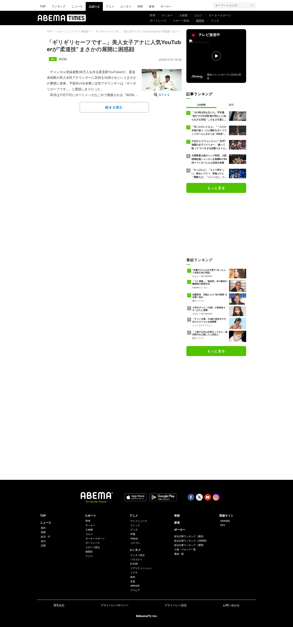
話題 (43, 545)
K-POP (134, 563)
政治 (43, 541)
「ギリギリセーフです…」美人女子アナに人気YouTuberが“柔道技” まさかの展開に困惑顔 (145, 31)
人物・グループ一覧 (185, 549)
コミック (135, 525)
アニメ (110, 6)
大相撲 (183, 15)
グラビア (135, 590)
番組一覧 (179, 553)
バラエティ (136, 559)
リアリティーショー (141, 568)
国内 (43, 527)
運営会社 (59, 605)
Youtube (207, 497)
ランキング (59, 6)
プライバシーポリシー (115, 605)
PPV (222, 525)
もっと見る (216, 188)
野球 (152, 15)
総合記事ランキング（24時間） (191, 540)
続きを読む (114, 107)
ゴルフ (198, 15)
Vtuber (134, 538)
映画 (132, 576)
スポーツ (94, 6)
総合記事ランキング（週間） (189, 545)
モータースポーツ (220, 15)
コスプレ (135, 542)
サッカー (167, 15)
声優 (132, 534)
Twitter (199, 497)
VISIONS (225, 520)
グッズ (134, 529)
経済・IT (45, 536)
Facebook (191, 497)
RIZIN (63, 59)
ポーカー (166, 6)
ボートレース (158, 20)
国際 (43, 532)
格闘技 (200, 20)
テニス (215, 20)
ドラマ (134, 572)
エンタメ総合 (137, 555)
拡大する (164, 94)
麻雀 (151, 6)
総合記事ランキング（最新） (189, 536)
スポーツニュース (66, 31)
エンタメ (125, 6)
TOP (43, 6)
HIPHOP (135, 585)
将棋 (140, 6)
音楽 (132, 581)
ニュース (77, 6)
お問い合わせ (231, 605)
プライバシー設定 (175, 605)
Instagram (216, 497)
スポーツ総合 (181, 20)
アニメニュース (138, 520)
